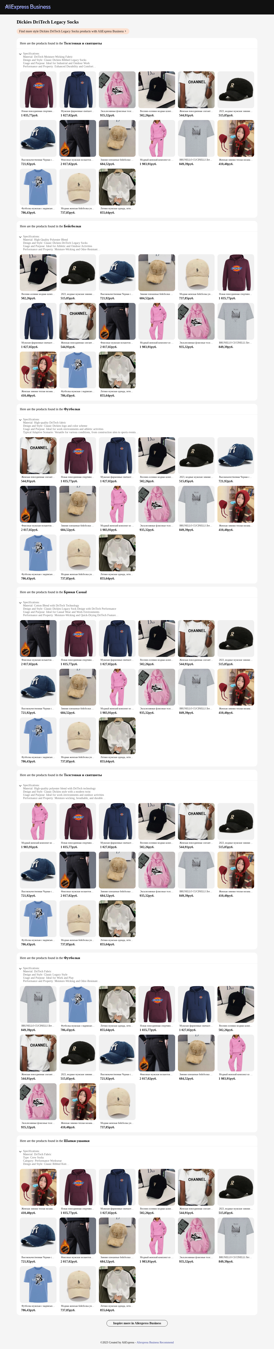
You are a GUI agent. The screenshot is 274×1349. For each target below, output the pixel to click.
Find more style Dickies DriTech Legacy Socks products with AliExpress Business (71, 31)
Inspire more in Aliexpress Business (137, 1323)
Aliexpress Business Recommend (155, 1342)
